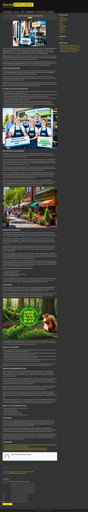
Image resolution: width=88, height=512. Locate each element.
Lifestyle (61, 24)
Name (4, 494)
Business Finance (63, 20)
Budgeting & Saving (64, 18)
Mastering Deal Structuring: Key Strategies (16, 473)
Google (61, 38)
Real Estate (62, 27)
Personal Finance (63, 26)
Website (4, 499)
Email (4, 497)
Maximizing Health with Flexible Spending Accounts (70, 49)
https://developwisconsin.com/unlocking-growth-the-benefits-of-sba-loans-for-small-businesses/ (25, 449)
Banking (29, 17)
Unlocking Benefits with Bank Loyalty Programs (69, 45)
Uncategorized (63, 30)
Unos (43, 510)
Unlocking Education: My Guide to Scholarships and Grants (21, 471)
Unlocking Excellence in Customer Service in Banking (70, 46)
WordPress (49, 510)
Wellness (61, 32)
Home (61, 23)
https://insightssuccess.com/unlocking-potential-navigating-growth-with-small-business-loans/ (25, 448)
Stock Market (62, 29)
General (61, 21)
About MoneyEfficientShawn (21, 454)
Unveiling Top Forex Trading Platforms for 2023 (69, 48)
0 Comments (35, 467)
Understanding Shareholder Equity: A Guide (68, 51)
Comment (4, 483)
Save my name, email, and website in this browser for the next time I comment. (16, 501)
